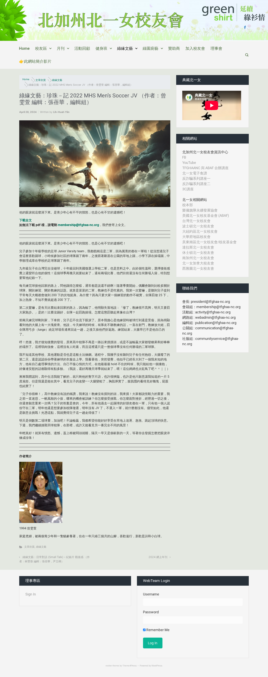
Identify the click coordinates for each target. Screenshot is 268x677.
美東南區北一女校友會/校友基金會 (209, 242)
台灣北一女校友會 (196, 221)
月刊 (61, 48)
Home (24, 48)
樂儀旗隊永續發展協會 (200, 210)
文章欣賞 (41, 80)
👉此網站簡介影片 (35, 61)
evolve (109, 665)
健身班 (101, 48)
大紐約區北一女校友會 (200, 231)
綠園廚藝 (150, 48)
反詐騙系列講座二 (196, 184)
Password (151, 612)
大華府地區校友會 (196, 237)
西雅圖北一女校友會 (198, 268)
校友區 (41, 48)
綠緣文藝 (125, 48)
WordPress (156, 665)
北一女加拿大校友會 (198, 263)
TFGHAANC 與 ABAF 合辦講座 (205, 168)
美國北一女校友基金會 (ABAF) (205, 215)
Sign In (30, 594)
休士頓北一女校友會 (198, 252)
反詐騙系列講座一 (196, 178)
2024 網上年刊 (158, 557)
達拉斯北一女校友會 (198, 247)
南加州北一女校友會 (198, 258)
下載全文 (25, 220)
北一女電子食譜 (194, 173)
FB (184, 157)
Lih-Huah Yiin (61, 112)
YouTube (189, 163)
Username (151, 594)
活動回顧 (82, 48)
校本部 (187, 205)
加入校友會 (195, 48)
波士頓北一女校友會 (198, 226)
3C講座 (188, 189)
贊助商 (174, 48)
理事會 (216, 48)
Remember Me (158, 630)
